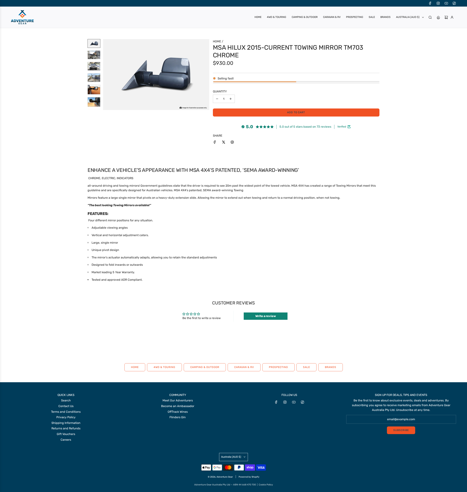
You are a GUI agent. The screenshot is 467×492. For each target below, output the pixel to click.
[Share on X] (223, 143)
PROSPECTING (278, 367)
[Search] (430, 17)
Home (135, 367)
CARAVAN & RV (244, 367)
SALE (306, 367)
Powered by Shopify (249, 477)
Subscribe (401, 430)
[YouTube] (446, 3)
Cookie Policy (266, 484)
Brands (330, 367)
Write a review (265, 316)
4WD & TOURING (164, 367)
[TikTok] (454, 3)
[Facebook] (430, 3)
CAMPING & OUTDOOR (204, 367)
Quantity (220, 91)
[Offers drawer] (438, 17)
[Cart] (446, 17)
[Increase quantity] (231, 99)
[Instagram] (438, 3)
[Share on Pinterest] (232, 143)
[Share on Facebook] (215, 143)
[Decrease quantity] (217, 99)
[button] (106, 74)
